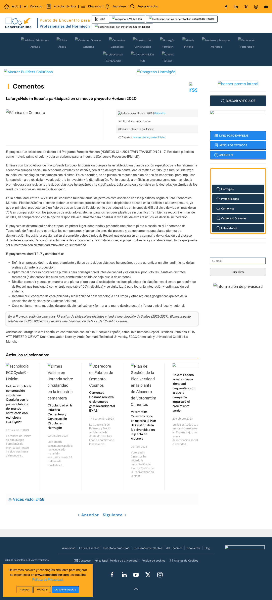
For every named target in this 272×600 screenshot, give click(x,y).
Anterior (90, 514)
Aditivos (35, 46)
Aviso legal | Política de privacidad (116, 560)
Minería (188, 46)
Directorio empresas (116, 548)
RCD (142, 61)
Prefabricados (113, 61)
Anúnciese (68, 548)
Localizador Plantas (202, 19)
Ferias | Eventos (89, 548)
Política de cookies (153, 560)
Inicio (15, 6)
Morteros (216, 46)
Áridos (62, 46)
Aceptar (24, 589)
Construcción (142, 46)
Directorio (94, 6)
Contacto (36, 6)
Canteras (88, 46)
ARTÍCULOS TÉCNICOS (233, 145)
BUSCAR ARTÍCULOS (240, 101)
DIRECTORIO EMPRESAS (234, 135)
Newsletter (193, 548)
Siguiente (113, 514)
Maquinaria (135, 19)
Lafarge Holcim (141, 137)
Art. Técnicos (174, 548)
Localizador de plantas (147, 548)
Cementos (117, 46)
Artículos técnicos (65, 6)
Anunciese (119, 6)
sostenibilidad (157, 137)
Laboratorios (229, 228)
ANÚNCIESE (226, 155)
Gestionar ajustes (65, 589)
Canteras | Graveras (233, 218)
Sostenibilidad (141, 27)
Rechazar (42, 589)
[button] (238, 286)
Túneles (167, 61)
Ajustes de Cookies (186, 560)
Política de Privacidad (47, 579)
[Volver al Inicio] (48, 23)
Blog (102, 19)
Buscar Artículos (148, 6)
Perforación (247, 46)
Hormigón (167, 46)
